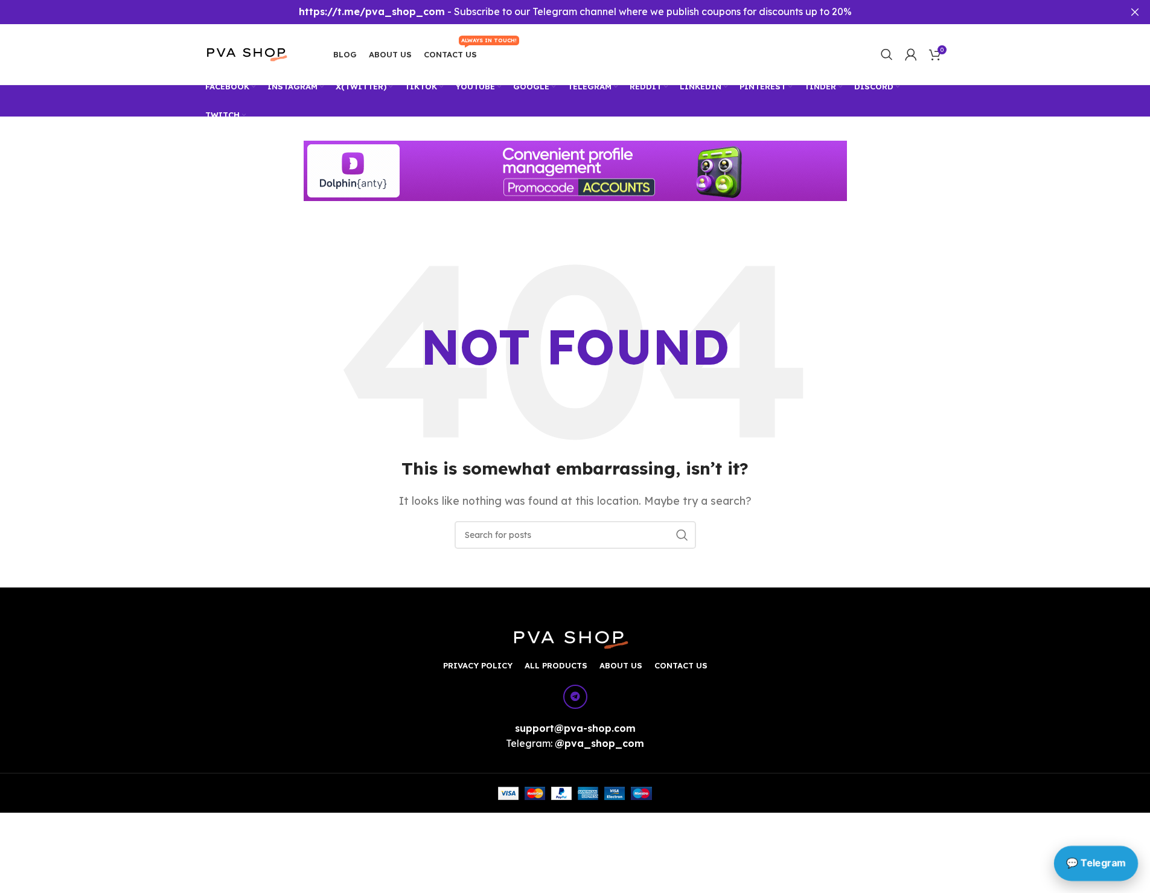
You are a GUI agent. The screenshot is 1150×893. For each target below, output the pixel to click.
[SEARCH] (682, 535)
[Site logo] (254, 53)
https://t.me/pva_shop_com (372, 11)
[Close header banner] (1135, 12)
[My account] (911, 54)
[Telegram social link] (575, 697)
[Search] (887, 54)
